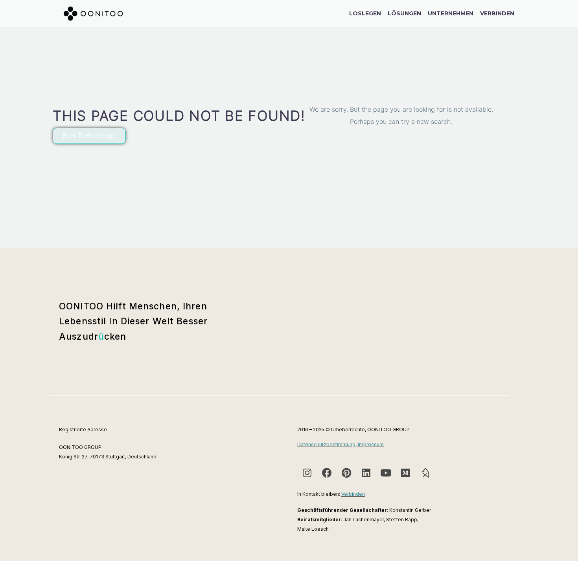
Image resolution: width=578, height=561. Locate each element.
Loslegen (365, 13)
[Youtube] (386, 472)
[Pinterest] (346, 472)
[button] (89, 136)
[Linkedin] (366, 472)
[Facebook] (327, 472)
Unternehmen (450, 13)
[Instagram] (307, 472)
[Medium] (405, 472)
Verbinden (497, 13)
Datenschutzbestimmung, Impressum (340, 444)
